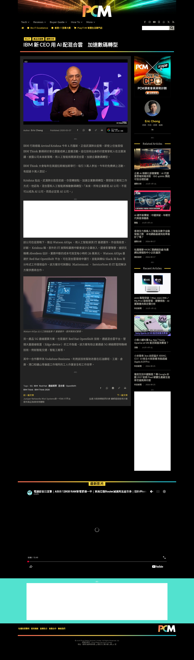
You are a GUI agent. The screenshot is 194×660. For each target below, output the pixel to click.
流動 (136, 347)
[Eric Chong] (152, 108)
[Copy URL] (95, 130)
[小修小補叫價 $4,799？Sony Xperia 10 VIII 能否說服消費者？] (152, 325)
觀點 (136, 223)
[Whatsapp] (163, 22)
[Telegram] (89, 130)
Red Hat (43, 385)
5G (31, 385)
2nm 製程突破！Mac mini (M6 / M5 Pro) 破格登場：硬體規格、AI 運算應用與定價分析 (151, 301)
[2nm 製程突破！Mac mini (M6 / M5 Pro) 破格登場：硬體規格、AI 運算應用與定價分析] (152, 283)
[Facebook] (144, 22)
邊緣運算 (52, 385)
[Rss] (173, 22)
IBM (36, 385)
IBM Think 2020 (42, 389)
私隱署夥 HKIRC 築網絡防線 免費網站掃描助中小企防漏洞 (151, 251)
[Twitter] (168, 22)
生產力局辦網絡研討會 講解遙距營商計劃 (108, 398)
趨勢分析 (50, 39)
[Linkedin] (152, 129)
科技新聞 (138, 308)
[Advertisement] (97, 219)
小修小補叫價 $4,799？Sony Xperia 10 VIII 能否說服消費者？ (151, 341)
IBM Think (28, 389)
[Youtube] (154, 22)
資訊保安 (138, 257)
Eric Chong (37, 130)
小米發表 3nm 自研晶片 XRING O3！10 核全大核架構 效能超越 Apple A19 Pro (150, 358)
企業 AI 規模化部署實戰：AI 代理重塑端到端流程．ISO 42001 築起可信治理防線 (152, 176)
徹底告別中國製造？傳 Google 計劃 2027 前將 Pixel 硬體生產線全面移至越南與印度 (152, 377)
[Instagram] (149, 22)
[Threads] (159, 22)
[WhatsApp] (83, 130)
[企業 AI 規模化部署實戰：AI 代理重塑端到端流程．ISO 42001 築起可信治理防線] (152, 158)
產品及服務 (38, 39)
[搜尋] (171, 28)
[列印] (101, 130)
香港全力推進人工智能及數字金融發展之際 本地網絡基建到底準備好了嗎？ (152, 234)
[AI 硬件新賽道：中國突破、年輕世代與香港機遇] (152, 200)
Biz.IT (27, 39)
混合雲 (61, 385)
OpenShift (71, 385)
